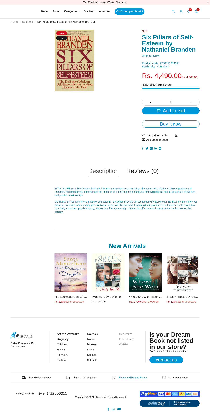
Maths (90, 339)
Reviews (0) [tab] (142, 171)
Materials (92, 334)
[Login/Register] (181, 11)
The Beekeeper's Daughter (70, 296)
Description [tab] (103, 171)
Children (62, 344)
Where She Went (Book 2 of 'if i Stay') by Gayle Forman (145, 296)
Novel (90, 349)
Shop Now (121, 2)
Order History (126, 339)
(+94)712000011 (53, 393)
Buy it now (170, 123)
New (144, 31)
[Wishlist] (155, 136)
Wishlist (123, 344)
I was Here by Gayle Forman (108, 296)
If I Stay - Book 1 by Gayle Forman (182, 296)
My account (125, 334)
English (61, 349)
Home (14, 21)
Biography (63, 339)
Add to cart (174, 110)
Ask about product (157, 139)
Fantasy (61, 360)
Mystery (92, 344)
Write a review (150, 55)
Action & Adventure (68, 334)
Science (91, 354)
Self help (27, 21)
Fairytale (62, 354)
